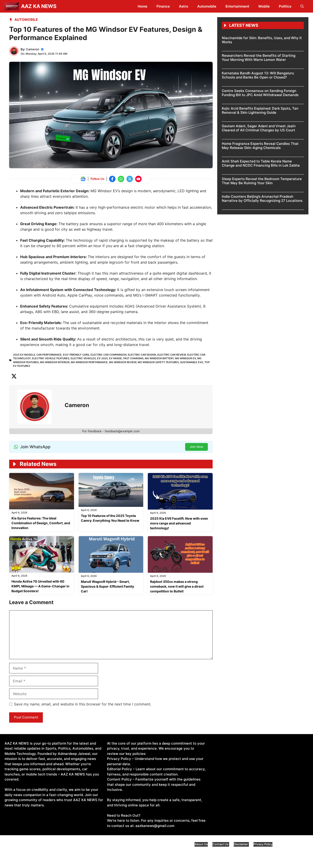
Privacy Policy (262, 844)
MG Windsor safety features (158, 362)
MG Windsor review (122, 362)
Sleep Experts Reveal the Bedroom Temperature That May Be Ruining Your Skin (262, 181)
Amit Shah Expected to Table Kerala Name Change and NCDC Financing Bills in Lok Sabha (261, 163)
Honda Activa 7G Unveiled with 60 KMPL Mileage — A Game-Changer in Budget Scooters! (40, 586)
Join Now (196, 446)
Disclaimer (241, 844)
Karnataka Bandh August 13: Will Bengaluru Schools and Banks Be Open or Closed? (258, 75)
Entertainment (237, 6)
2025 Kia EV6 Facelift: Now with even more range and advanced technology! (179, 523)
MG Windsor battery (159, 358)
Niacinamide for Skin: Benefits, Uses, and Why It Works (262, 40)
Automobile (206, 6)
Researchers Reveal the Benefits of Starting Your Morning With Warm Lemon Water (258, 57)
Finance (163, 6)
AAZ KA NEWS (38, 6)
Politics (285, 6)
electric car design (142, 354)
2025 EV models (24, 354)
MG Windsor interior (54, 362)
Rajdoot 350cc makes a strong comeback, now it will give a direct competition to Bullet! (176, 586)
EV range (115, 358)
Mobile (264, 6)
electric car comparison (108, 354)
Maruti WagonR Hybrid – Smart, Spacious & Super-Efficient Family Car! (107, 586)
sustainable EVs (191, 362)
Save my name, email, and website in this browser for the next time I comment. (82, 704)
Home (142, 6)
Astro (183, 6)
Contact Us (220, 844)
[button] (302, 6)
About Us (201, 844)
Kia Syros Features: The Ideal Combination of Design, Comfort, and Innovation (40, 523)
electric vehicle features (50, 358)
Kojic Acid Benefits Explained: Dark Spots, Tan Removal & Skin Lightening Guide (260, 110)
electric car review (171, 354)
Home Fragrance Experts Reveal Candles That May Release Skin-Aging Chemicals (260, 145)
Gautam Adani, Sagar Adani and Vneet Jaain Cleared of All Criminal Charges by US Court (259, 128)
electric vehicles (83, 358)
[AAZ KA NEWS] (12, 6)
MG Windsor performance (89, 362)
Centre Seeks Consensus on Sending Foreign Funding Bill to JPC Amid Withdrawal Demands (260, 93)
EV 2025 (102, 358)
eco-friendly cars (76, 354)
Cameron (32, 49)
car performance (49, 354)
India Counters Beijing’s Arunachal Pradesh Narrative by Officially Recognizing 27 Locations (262, 198)
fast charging (133, 358)
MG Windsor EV (185, 358)
